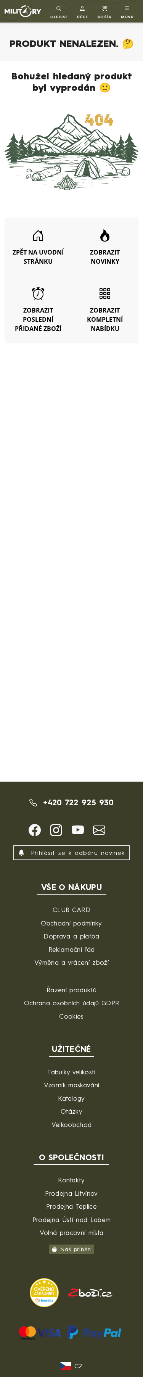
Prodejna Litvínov (71, 1193)
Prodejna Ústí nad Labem (71, 1220)
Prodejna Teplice (71, 1206)
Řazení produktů (71, 990)
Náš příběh (76, 1249)
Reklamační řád (71, 949)
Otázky (71, 1111)
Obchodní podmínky (71, 923)
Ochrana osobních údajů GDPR (71, 1003)
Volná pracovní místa (71, 1233)
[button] (82, 11)
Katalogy (71, 1098)
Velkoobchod (71, 1125)
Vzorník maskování (71, 1085)
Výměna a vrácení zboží (71, 962)
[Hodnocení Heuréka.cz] (45, 1292)
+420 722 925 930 (77, 802)
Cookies (71, 1016)
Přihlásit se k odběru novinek (76, 852)
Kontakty (71, 1180)
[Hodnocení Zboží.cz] (90, 1292)
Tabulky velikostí (71, 1072)
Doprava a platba (71, 936)
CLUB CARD (71, 910)
